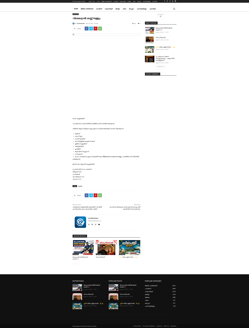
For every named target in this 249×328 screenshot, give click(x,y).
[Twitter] (170, 1)
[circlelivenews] (74, 23)
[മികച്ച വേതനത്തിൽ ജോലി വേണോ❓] (83, 247)
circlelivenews (81, 23)
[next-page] (77, 263)
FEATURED (75, 14)
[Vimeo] (172, 1)
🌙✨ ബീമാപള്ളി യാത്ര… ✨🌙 (128, 257)
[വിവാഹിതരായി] (106, 247)
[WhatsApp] (100, 28)
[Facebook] (164, 1)
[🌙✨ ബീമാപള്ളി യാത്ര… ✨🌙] (129, 247)
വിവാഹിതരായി (100, 257)
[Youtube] (175, 1)
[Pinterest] (95, 28)
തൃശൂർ (80, 186)
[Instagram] (167, 1)
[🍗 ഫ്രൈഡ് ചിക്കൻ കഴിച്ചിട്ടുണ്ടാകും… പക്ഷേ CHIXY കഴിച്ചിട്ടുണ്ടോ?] (149, 59)
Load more (160, 66)
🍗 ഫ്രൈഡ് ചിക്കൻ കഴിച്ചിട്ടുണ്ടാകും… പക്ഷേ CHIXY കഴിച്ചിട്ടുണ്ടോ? (165, 58)
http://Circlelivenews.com (94, 221)
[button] (174, 8)
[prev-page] (74, 263)
